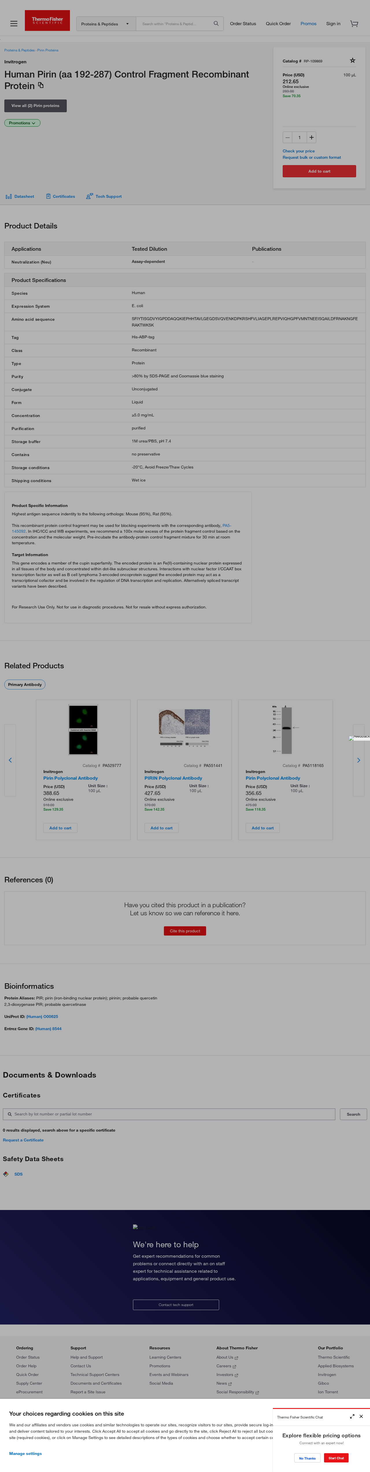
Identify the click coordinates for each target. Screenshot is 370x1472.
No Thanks (307, 1458)
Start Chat (336, 1458)
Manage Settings (25, 1453)
